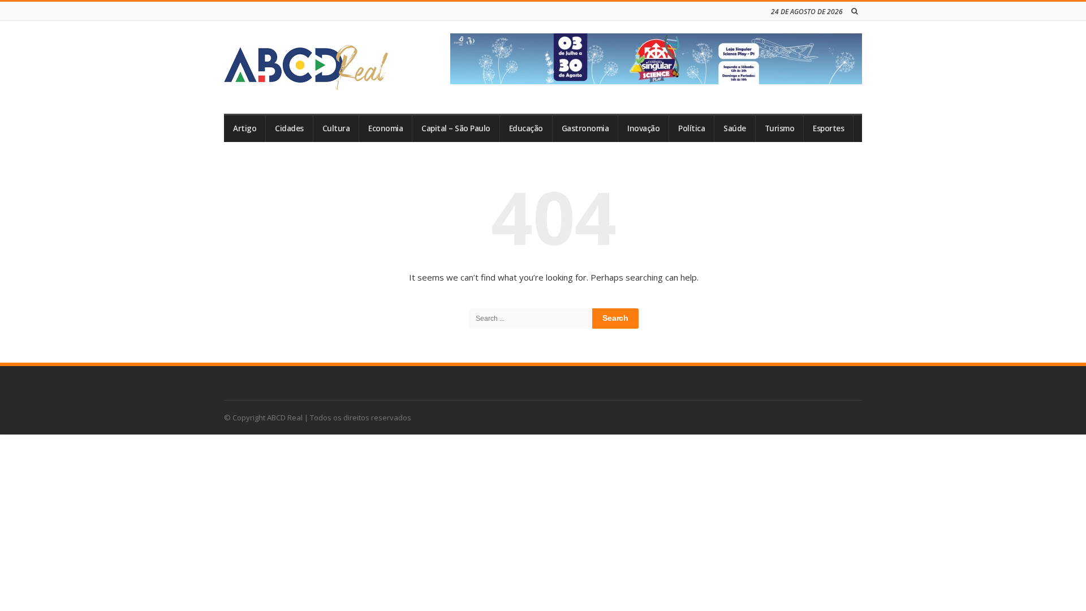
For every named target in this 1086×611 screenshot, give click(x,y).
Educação (526, 128)
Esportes (828, 128)
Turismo (780, 128)
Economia (385, 128)
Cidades (289, 128)
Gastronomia (585, 128)
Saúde (734, 128)
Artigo (244, 128)
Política (691, 128)
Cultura (336, 128)
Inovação (643, 128)
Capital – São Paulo (455, 128)
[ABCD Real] (306, 67)
